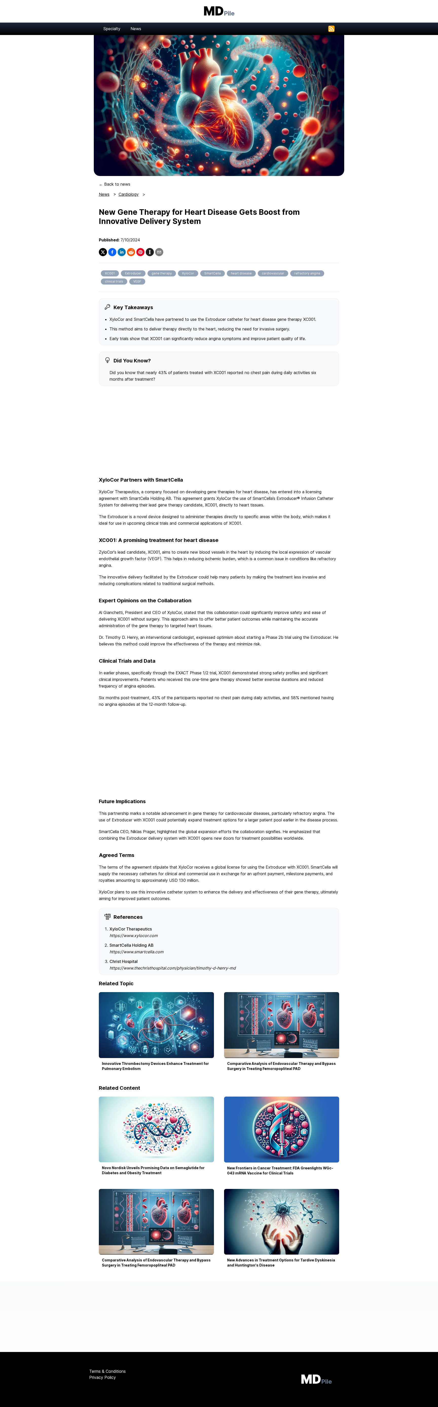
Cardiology (129, 194)
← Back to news (114, 184)
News (136, 28)
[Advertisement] (219, 431)
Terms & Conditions (107, 1371)
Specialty (111, 28)
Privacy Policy (102, 1377)
